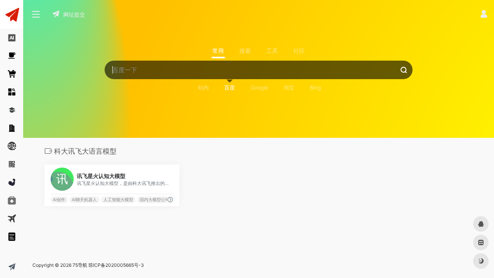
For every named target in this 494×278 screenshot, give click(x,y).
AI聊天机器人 (84, 199)
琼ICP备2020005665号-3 (116, 265)
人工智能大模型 (118, 199)
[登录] (484, 15)
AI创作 (59, 199)
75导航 (80, 265)
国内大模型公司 (154, 199)
